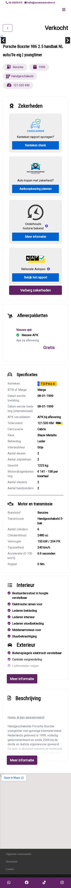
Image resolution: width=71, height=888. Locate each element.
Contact (10, 869)
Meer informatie (35, 236)
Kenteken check (35, 145)
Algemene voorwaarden (18, 854)
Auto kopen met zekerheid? (35, 180)
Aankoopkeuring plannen (36, 189)
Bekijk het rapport (35, 277)
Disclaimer (11, 861)
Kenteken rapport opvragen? (35, 137)
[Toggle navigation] (64, 9)
